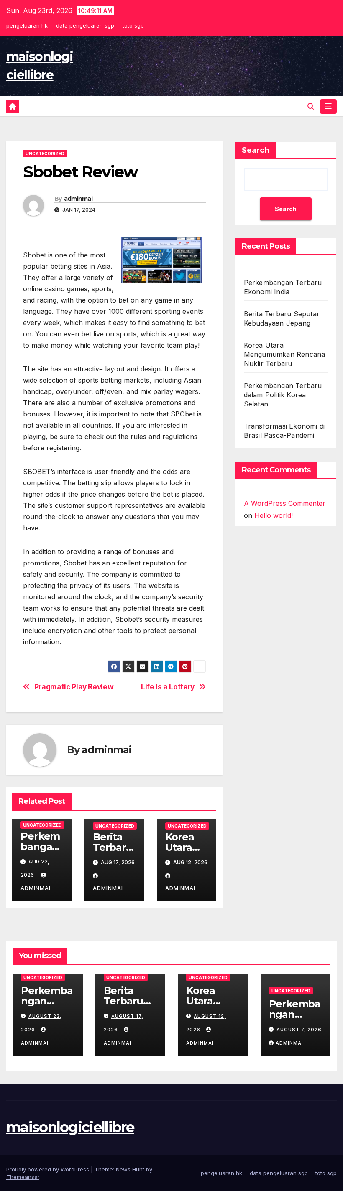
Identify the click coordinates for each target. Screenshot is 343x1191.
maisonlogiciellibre (70, 1127)
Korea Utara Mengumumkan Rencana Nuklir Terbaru (284, 354)
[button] (310, 106)
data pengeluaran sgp (85, 25)
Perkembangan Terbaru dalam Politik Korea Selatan (283, 394)
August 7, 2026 (299, 1029)
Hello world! (273, 515)
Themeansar (22, 1176)
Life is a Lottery (168, 687)
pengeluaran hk (27, 25)
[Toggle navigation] (328, 106)
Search (255, 150)
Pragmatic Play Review (74, 687)
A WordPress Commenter (284, 503)
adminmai (78, 198)
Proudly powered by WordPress (48, 1169)
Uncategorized (45, 153)
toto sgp (133, 25)
